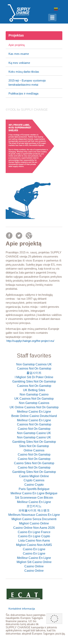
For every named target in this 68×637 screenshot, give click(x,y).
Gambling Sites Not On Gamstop (34, 381)
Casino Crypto (34, 484)
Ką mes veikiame (19, 62)
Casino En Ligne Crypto (34, 536)
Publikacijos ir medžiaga (23, 93)
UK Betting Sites (34, 390)
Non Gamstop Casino (34, 394)
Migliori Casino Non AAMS (34, 544)
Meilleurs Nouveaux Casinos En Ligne (34, 514)
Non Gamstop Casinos (34, 403)
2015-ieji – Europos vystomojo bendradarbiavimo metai (27, 82)
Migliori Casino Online (34, 523)
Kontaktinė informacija (21, 608)
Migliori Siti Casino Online (34, 562)
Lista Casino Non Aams (34, 540)
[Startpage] (19, 12)
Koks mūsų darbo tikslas (23, 71)
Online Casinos (34, 450)
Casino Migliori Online (34, 476)
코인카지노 (34, 506)
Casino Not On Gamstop (34, 428)
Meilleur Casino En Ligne (34, 411)
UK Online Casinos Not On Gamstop (34, 407)
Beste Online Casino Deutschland (34, 416)
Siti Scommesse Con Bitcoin (34, 497)
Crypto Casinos (34, 480)
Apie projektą (16, 44)
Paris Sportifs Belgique (34, 489)
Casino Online (34, 566)
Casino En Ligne (34, 549)
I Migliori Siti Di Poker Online (34, 377)
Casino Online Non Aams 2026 (34, 527)
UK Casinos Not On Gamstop (34, 398)
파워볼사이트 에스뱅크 (34, 510)
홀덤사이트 (34, 372)
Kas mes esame (18, 53)
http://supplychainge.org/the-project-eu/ (30, 340)
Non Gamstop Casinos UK (34, 364)
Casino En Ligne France (34, 532)
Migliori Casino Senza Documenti (34, 519)
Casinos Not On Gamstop (34, 368)
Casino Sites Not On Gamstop (34, 463)
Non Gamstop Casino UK (34, 433)
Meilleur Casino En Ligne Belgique (34, 493)
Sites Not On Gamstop (34, 446)
